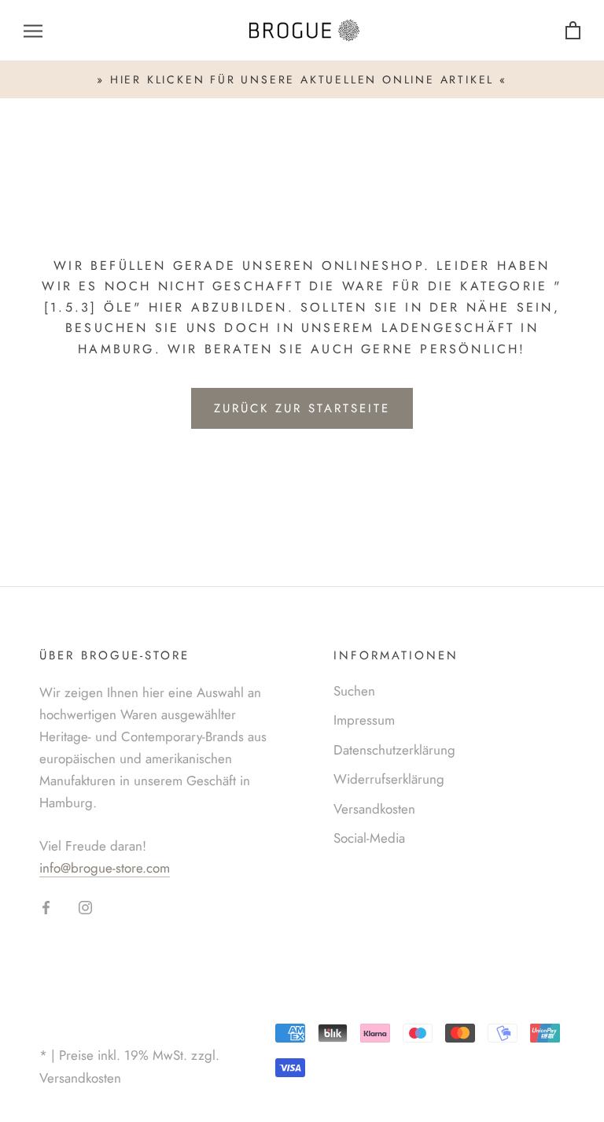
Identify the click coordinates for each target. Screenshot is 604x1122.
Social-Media (369, 838)
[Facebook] (46, 906)
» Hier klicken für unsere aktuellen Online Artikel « (302, 79)
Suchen (354, 690)
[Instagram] (85, 906)
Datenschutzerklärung (394, 749)
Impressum (364, 719)
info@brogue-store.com (104, 867)
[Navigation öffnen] (33, 31)
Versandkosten (374, 808)
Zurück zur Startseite (302, 408)
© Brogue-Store (102, 1030)
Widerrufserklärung (388, 779)
